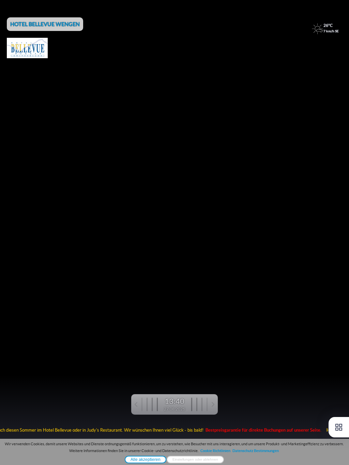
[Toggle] (339, 427)
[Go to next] (202, 404)
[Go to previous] (146, 404)
